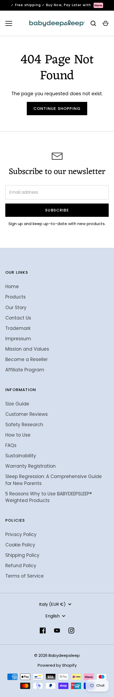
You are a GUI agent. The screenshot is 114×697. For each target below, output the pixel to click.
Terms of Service (24, 576)
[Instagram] (71, 630)
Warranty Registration (30, 466)
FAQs (10, 445)
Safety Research (24, 424)
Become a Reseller (26, 359)
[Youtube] (57, 630)
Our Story (16, 307)
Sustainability (20, 456)
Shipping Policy (22, 555)
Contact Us (18, 318)
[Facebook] (43, 630)
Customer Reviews (26, 414)
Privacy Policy (21, 534)
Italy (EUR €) (52, 604)
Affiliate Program (24, 370)
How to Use (17, 435)
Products (15, 297)
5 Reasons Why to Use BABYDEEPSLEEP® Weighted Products (48, 497)
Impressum (18, 338)
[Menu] (9, 23)
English (52, 616)
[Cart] (105, 23)
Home (12, 286)
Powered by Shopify (57, 665)
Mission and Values (27, 349)
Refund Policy (20, 565)
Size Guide (17, 404)
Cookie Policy (20, 545)
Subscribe (57, 210)
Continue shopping (57, 108)
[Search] (93, 23)
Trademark (17, 328)
